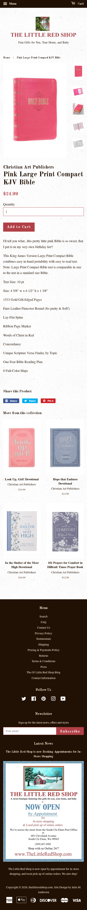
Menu (12, 3)
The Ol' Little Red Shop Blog (43, 672)
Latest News (43, 743)
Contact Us (43, 627)
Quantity (9, 204)
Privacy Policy (43, 633)
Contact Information (44, 678)
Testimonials (43, 639)
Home (6, 58)
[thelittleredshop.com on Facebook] (33, 699)
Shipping (43, 644)
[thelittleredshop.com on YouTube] (63, 699)
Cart (80, 3)
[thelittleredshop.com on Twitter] (24, 699)
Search (43, 616)
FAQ (43, 622)
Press (44, 667)
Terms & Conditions (43, 661)
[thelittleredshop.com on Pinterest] (43, 699)
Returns (43, 656)
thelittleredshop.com (41, 887)
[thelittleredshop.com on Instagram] (53, 699)
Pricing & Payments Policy (44, 650)
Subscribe (70, 731)
